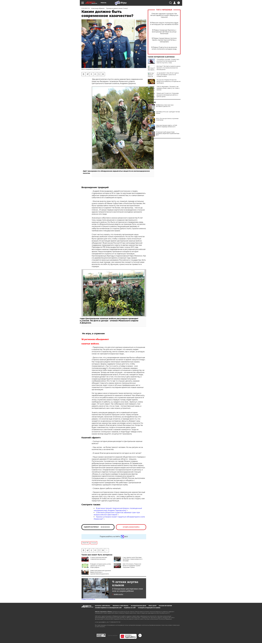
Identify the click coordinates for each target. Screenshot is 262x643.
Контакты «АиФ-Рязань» (102, 605)
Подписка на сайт (130, 607)
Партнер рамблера (112, 635)
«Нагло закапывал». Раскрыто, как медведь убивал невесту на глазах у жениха (168, 88)
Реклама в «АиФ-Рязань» (121, 605)
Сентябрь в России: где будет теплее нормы (168, 112)
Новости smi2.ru (88, 599)
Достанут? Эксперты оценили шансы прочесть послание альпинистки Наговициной (168, 67)
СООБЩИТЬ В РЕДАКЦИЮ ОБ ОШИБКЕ (149, 607)
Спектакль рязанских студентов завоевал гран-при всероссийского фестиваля (117, 514)
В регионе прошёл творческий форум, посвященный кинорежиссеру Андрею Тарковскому (118, 509)
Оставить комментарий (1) (131, 527)
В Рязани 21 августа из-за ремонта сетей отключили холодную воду (164, 48)
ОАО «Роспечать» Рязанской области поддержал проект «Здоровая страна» (132, 565)
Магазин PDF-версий (165, 605)
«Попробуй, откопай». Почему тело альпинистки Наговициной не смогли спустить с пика (168, 61)
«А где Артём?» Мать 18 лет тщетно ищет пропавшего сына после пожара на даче (168, 74)
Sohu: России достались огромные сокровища (167, 119)
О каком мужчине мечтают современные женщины (98, 558)
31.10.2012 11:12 (85, 8)
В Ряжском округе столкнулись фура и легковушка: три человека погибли (164, 23)
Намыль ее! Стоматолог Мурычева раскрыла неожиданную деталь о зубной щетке (168, 95)
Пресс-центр (152, 605)
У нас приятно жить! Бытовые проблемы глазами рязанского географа (132, 559)
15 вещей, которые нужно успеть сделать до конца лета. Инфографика (100, 565)
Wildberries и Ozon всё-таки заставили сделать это (164, 105)
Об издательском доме (138, 605)
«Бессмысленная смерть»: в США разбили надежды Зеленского (166, 126)
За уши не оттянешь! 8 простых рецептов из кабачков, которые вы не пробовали (168, 81)
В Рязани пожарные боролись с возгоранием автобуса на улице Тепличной (164, 31)
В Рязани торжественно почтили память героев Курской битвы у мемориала (164, 40)
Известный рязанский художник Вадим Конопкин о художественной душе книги (100, 572)
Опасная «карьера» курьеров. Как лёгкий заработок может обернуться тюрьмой (164, 15)
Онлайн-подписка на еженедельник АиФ (108, 607)
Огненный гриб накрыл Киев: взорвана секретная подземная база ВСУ (167, 133)
